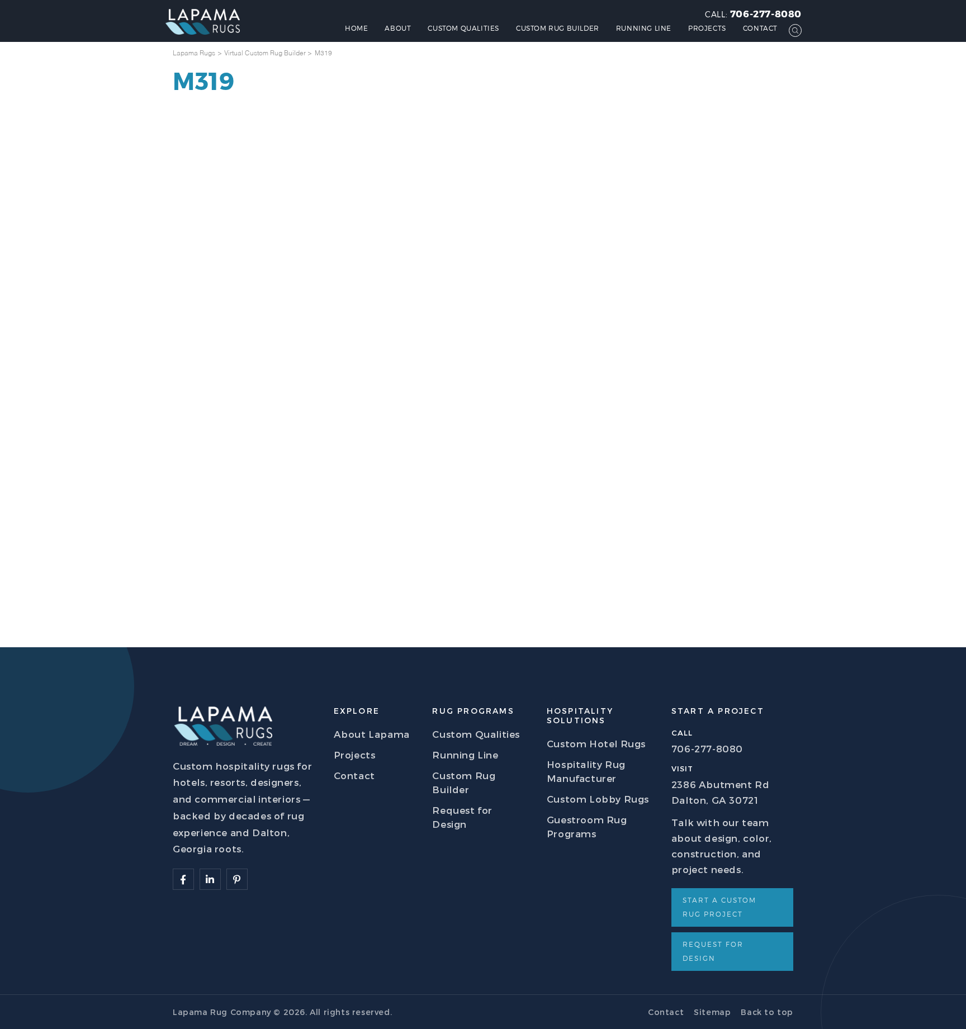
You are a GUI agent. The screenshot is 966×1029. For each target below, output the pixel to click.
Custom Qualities (463, 28)
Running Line (643, 28)
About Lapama (372, 733)
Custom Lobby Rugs (598, 798)
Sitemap (712, 1012)
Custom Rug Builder (557, 28)
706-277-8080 (766, 13)
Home (356, 28)
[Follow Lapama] (183, 879)
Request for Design (713, 951)
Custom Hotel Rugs (596, 743)
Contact (760, 28)
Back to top (767, 1012)
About (398, 28)
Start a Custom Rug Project (719, 907)
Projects (707, 28)
